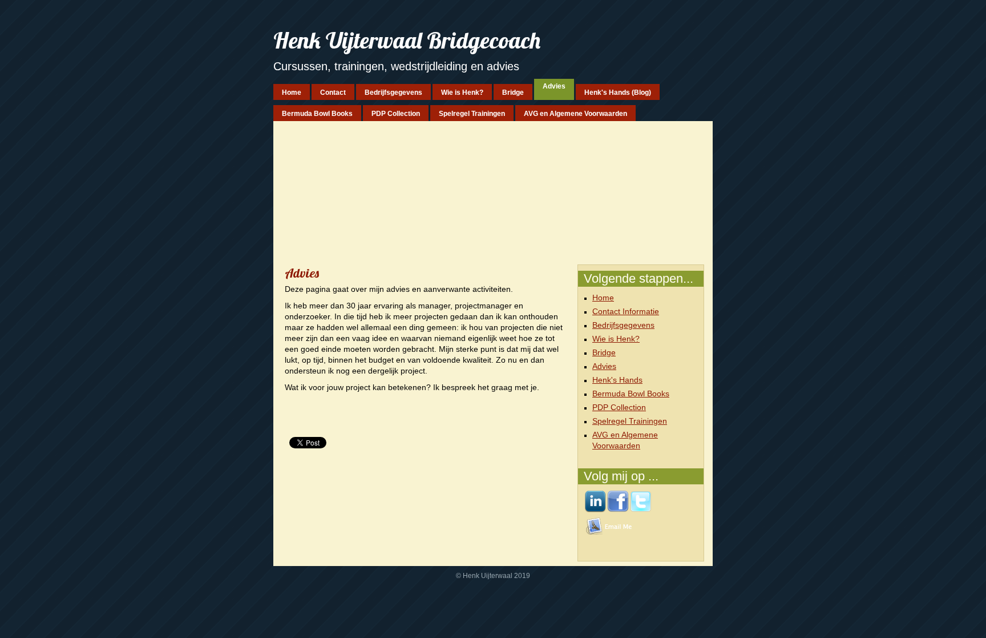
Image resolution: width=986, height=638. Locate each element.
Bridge (604, 352)
